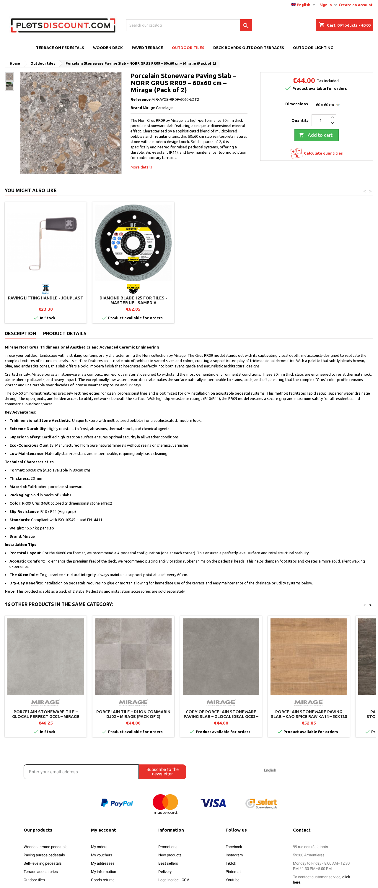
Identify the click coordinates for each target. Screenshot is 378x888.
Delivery (165, 871)
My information (103, 871)
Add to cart (316, 135)
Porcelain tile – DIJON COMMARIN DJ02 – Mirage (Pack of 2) (133, 714)
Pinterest (233, 871)
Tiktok (231, 863)
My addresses (103, 863)
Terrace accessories (41, 871)
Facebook (234, 847)
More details (141, 167)
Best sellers (168, 863)
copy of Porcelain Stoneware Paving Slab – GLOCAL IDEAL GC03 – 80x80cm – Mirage (221, 716)
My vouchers (101, 855)
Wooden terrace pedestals (46, 847)
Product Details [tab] (65, 333)
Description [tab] (20, 333)
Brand (136, 108)
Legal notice (168, 880)
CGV (185, 880)
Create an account (356, 5)
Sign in (326, 5)
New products (170, 855)
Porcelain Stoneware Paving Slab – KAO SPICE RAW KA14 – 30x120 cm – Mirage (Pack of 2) (309, 716)
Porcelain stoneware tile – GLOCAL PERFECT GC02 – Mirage (45, 714)
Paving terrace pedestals (44, 855)
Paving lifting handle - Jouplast (45, 298)
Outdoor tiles (34, 880)
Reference (141, 99)
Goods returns (103, 880)
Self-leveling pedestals (43, 863)
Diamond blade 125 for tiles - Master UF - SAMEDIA (133, 300)
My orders (99, 847)
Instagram (234, 855)
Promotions (167, 847)
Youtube (232, 880)
